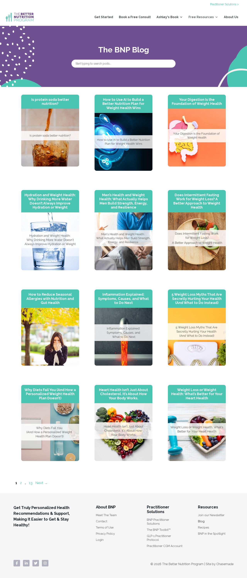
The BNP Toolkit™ (159, 530)
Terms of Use (104, 527)
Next (41, 483)
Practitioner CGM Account (164, 546)
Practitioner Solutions (158, 509)
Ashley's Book (167, 17)
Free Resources (201, 17)
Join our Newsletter (211, 515)
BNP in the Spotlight (211, 533)
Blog (201, 521)
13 (31, 483)
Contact (101, 521)
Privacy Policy (105, 533)
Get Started (103, 17)
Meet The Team (106, 515)
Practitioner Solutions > (224, 4)
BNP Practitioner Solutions (158, 521)
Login (100, 540)
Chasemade (224, 564)
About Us (231, 17)
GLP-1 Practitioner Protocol (159, 538)
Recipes (203, 527)
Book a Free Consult (135, 17)
